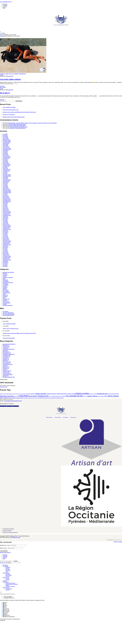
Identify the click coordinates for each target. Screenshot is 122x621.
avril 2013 (5, 266)
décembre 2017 (7, 199)
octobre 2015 (6, 228)
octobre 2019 (6, 181)
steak (39, 397)
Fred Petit (23, 396)
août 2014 (5, 246)
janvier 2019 (6, 188)
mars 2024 (5, 154)
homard (53, 396)
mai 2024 (5, 152)
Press (4, 297)
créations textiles (82, 393)
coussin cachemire (16, 393)
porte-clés (5, 295)
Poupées (5, 296)
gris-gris (50, 396)
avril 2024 (5, 153)
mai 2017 (5, 205)
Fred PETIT (10, 76)
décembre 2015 (7, 225)
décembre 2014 (7, 240)
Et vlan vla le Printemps (9, 114)
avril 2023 (5, 160)
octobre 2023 (6, 158)
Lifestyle (5, 286)
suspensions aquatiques (56, 397)
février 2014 (6, 253)
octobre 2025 (6, 143)
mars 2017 (5, 207)
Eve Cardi (112, 393)
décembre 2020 (7, 174)
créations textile (70, 393)
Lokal (84, 396)
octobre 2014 (6, 243)
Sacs (7, 571)
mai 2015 (5, 234)
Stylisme (5, 300)
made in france (92, 396)
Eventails (5, 580)
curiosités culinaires (8, 277)
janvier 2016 (6, 224)
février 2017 (6, 209)
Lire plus (2, 86)
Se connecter (4, 551)
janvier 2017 (6, 210)
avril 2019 (5, 186)
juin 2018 (5, 193)
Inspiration (5, 283)
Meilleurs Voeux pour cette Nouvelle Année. (14, 117)
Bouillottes (8, 567)
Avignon (7, 393)
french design (32, 396)
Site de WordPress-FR (8, 315)
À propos (5, 556)
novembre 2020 (7, 176)
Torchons (8, 576)
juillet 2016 (5, 218)
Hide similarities (8, 596)
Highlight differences (9, 597)
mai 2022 (5, 167)
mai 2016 (5, 220)
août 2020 (5, 177)
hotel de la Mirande (62, 396)
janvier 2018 (6, 197)
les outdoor (15, 73)
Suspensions (73, 417)
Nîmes (106, 396)
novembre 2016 (7, 212)
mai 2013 (5, 265)
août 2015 (5, 230)
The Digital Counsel (15, 537)
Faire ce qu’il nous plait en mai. (10, 109)
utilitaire (5, 304)
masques (5, 287)
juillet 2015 (5, 232)
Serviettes (8, 574)
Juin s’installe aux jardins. (9, 107)
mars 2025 (5, 145)
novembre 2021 (7, 169)
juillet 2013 (5, 262)
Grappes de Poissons (10, 583)
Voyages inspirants (7, 305)
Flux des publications (8, 312)
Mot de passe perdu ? (5, 552)
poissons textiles (12, 397)
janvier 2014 (6, 254)
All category (5, 565)
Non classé (3, 87)
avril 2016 (5, 221)
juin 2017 (5, 204)
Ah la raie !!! (5, 93)
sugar (49, 397)
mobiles (102, 396)
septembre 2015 (7, 229)
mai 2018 (5, 195)
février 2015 (6, 238)
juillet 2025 (5, 144)
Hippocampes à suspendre (12, 584)
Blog (4, 558)
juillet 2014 (5, 247)
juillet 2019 (5, 182)
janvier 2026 (6, 139)
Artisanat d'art (6, 577)
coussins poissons (30, 393)
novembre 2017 (7, 200)
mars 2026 (5, 138)
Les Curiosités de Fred (5, 1)
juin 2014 (5, 248)
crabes (7, 73)
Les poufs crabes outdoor (10, 79)
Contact (5, 557)
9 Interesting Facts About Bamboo (17, 128)
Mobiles (5, 288)
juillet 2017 (5, 202)
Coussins (2, 73)
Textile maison (49, 417)
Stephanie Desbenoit (44, 397)
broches (11, 393)
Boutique (5, 554)
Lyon (86, 396)
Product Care (6, 299)
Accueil (2, 36)
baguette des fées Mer (8, 272)
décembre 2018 (7, 190)
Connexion (5, 311)
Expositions (6, 281)
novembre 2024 (7, 148)
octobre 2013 (6, 258)
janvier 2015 (6, 239)
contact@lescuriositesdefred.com (13, 401)
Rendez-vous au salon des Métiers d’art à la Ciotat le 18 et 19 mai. (19, 112)
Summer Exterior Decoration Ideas (17, 124)
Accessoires (65, 417)
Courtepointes (9, 588)
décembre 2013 (7, 256)
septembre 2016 (7, 215)
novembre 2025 (7, 141)
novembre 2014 (7, 242)
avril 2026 (5, 136)
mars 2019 (5, 187)
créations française (51, 393)
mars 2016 (5, 223)
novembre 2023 (7, 157)
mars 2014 (5, 252)
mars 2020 (5, 178)
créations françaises (61, 393)
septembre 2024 (7, 149)
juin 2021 (5, 172)
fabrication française (7, 396)
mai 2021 (5, 173)
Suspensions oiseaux (10, 586)
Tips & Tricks (6, 301)
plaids (4, 294)
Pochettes (8, 569)
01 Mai (1, 75)
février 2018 (6, 196)
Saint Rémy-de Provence (33, 397)
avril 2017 (5, 206)
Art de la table (58, 417)
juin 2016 (5, 219)
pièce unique (4, 397)
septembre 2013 (7, 259)
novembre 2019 (7, 179)
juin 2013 (5, 263)
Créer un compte (118, 541)
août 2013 (5, 261)
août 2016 (5, 216)
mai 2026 (5, 135)
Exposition (117, 393)
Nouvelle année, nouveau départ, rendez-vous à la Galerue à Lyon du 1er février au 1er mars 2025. (32, 123)
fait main (15, 396)
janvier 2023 (6, 163)
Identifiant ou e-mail (5, 545)
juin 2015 (5, 233)
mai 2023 (5, 159)
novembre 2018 (7, 191)
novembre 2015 (7, 226)
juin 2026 (5, 134)
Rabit (24, 397)
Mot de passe (3, 548)
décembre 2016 (7, 211)
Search (15, 561)
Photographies (22, 73)
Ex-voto (7, 578)
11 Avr (1, 88)
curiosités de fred (102, 393)
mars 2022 (5, 168)
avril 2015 (5, 235)
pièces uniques (113, 396)
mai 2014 (5, 249)
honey (56, 396)
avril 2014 (5, 251)
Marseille (99, 396)
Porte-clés (8, 570)
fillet (18, 396)
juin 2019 (5, 183)
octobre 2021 (6, 171)
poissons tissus (19, 397)
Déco (10, 73)
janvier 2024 (6, 155)
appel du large (3, 393)
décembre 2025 (7, 140)
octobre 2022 (6, 165)
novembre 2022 (7, 164)
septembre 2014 (7, 244)
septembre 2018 (7, 192)
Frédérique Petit (42, 396)
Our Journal (6, 291)
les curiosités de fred (74, 396)
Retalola (27, 397)
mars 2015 (5, 237)
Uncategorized (6, 302)
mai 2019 (5, 185)
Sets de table (9, 575)
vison (62, 397)
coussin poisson (23, 393)
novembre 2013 (7, 257)
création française (40, 393)
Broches (5, 273)
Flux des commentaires (8, 314)
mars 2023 (5, 162)
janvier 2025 (6, 146)
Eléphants (5, 280)
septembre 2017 (7, 201)
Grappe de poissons (8, 282)
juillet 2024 (5, 150)
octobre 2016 (6, 214)
